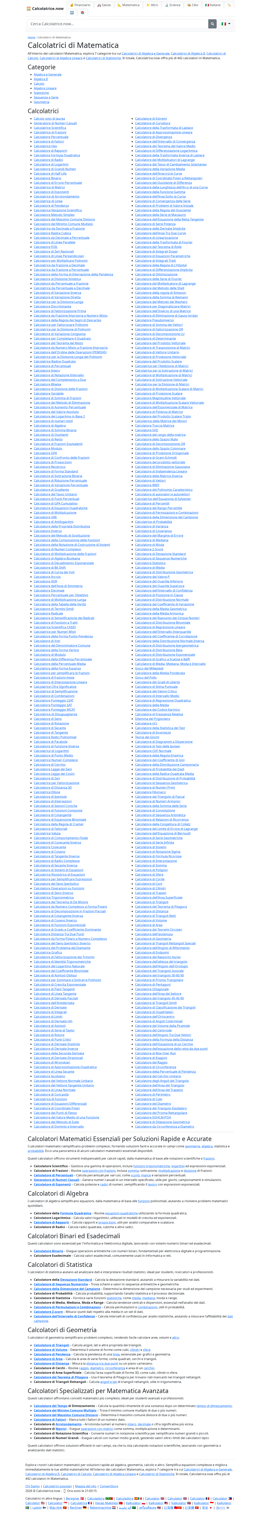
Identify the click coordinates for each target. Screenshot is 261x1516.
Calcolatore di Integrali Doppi (156, 251)
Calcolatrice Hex (45, 146)
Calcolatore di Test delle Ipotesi (157, 746)
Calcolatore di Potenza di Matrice (159, 412)
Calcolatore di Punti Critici (52, 1039)
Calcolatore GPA (45, 453)
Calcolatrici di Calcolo (76, 1474)
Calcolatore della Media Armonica (159, 613)
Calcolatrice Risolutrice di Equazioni (59, 874)
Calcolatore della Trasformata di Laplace (164, 128)
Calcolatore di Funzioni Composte (58, 810)
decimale (144, 1424)
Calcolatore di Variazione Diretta (57, 297)
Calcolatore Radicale (48, 613)
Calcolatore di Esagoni (151, 1058)
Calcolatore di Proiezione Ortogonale (162, 453)
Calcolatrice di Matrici (49, 187)
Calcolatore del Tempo (50, 1406)
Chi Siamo (32, 1486)
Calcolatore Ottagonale (152, 989)
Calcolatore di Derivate (50, 1007)
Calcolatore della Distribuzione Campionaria (167, 764)
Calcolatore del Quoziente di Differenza (163, 183)
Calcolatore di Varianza (151, 526)
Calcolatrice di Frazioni (50, 132)
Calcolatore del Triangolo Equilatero (161, 1108)
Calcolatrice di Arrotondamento (56, 196)
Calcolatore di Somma (151, 865)
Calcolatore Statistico (150, 563)
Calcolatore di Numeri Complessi (57, 549)
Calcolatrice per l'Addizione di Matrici (161, 366)
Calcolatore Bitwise (47, 384)
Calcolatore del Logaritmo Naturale (59, 966)
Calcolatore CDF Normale (153, 751)
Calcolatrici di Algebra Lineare (61, 58)
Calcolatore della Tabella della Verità (60, 604)
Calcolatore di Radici (48, 160)
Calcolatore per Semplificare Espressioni (63, 879)
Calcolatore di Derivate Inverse (56, 1049)
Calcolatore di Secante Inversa (55, 865)
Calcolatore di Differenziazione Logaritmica (166, 151)
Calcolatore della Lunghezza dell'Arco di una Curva (171, 187)
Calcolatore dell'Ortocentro (155, 1016)
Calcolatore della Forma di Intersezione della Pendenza (73, 274)
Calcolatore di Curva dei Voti (54, 572)
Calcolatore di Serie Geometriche (159, 838)
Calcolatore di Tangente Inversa (56, 856)
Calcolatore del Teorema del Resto (58, 343)
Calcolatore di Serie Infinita (154, 842)
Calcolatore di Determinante (155, 338)
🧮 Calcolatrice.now (45, 8)
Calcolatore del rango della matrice (160, 435)
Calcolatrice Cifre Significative (55, 687)
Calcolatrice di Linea (48, 201)
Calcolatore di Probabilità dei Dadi (159, 769)
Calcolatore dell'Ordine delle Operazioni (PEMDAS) (70, 352)
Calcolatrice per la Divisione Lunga (58, 302)
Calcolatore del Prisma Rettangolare (161, 1113)
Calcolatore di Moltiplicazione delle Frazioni (65, 554)
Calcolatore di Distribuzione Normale (162, 600)
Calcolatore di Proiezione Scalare (158, 393)
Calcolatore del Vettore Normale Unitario (63, 1081)
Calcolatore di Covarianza (153, 531)
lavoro (152, 1184)
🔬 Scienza (172, 5)
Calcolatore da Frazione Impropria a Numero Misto (71, 315)
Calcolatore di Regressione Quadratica (163, 700)
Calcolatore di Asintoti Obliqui (55, 975)
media (136, 1298)
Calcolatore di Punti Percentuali (56, 499)
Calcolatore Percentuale (51, 137)
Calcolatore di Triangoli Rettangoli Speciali (165, 943)
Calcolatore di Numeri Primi (155, 787)
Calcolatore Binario (47, 178)
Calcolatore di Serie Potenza (155, 224)
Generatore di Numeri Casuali (55, 123)
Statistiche (41, 93)
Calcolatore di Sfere (149, 874)
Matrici (61, 1429)
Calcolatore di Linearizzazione (156, 238)
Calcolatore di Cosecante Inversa (57, 842)
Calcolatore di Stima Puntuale (156, 687)
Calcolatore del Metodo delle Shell (159, 288)
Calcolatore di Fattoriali (50, 829)
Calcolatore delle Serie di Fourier (158, 279)
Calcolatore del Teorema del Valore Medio (165, 146)
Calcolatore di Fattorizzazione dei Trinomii (64, 957)
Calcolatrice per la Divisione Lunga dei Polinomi (68, 357)
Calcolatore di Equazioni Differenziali (60, 1104)
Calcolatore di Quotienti (51, 435)
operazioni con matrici (97, 1429)
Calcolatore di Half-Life (50, 173)
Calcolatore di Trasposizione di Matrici (162, 348)
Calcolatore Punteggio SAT (53, 705)
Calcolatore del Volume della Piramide (162, 1026)
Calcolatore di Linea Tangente (55, 994)
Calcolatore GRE (45, 517)
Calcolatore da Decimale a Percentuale (61, 238)
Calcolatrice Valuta (47, 833)
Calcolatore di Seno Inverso (53, 893)
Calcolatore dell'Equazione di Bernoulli (162, 833)
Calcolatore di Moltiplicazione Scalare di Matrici (169, 389)
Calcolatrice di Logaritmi (51, 751)
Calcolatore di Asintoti (50, 1026)
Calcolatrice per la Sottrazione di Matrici (164, 370)
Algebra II (41, 79)
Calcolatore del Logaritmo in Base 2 (59, 416)
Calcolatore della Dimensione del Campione (166, 517)
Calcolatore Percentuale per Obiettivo (61, 595)
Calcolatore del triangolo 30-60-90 (159, 975)
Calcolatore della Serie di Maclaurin (160, 215)
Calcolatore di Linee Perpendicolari (59, 256)
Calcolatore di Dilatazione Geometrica (162, 1122)
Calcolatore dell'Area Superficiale (158, 897)
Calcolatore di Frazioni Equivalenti (58, 444)
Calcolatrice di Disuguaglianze (55, 714)
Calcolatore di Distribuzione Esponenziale (165, 655)
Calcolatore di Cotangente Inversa (58, 916)
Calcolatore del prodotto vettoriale (160, 462)
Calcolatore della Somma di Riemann (161, 297)
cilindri (135, 1350)
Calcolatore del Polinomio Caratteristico (164, 490)
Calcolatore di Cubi (148, 1099)
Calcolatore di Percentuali (52, 366)
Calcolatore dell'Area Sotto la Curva (160, 196)
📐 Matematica (128, 5)
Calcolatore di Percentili (152, 503)
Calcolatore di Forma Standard (56, 471)
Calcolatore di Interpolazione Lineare (60, 682)
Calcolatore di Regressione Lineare (160, 627)
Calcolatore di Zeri (47, 778)
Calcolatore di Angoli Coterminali (158, 1021)
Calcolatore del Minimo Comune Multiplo (63, 224)
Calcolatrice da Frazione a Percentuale (61, 270)
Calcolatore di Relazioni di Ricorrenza (162, 819)
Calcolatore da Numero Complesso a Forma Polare (70, 907)
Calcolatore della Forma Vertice (56, 650)
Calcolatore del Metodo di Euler (56, 1122)
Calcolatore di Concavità (51, 1094)
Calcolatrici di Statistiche (103, 58)
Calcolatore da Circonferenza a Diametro (164, 1126)
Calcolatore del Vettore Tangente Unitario (64, 1085)
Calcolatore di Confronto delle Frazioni (61, 458)
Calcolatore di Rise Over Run (155, 1053)
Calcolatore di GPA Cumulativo (56, 503)
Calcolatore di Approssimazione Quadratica (65, 1067)
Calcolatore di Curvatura (152, 123)
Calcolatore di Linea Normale (54, 1090)
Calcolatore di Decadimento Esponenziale (64, 563)
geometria (192, 1146)
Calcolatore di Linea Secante (54, 1071)
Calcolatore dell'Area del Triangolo (159, 1085)
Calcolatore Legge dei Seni (53, 769)
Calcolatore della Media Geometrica (161, 609)
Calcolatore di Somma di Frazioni (57, 398)
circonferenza (115, 1368)
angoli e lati (108, 1382)
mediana (148, 1298)
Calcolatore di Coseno (49, 852)
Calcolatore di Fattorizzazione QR (159, 329)
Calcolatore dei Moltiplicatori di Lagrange (165, 160)
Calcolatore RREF (147, 485)
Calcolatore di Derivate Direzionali (58, 1058)
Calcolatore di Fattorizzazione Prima (60, 311)
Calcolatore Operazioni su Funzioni (59, 888)
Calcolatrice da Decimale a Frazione (59, 228)
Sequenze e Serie (46, 97)
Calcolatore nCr (146, 723)
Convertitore (109, 1486)
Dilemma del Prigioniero (152, 719)
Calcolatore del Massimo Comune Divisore (64, 219)
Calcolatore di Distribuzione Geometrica (164, 572)
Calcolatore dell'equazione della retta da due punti (171, 1049)
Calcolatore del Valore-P (152, 577)
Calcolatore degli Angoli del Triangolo (162, 1081)
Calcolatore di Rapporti (50, 151)
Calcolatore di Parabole (50, 742)
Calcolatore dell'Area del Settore (158, 994)
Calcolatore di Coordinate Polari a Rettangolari (168, 178)
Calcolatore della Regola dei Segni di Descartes (67, 320)
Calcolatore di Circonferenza (155, 1067)
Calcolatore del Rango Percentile (158, 508)
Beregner (72, 1498)
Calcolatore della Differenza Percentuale (63, 659)
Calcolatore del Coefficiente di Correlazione (166, 636)
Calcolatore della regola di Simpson (160, 293)
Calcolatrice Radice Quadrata (55, 361)
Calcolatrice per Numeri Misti (55, 632)
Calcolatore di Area (148, 925)
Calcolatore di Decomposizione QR (160, 444)
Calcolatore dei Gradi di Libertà (157, 682)
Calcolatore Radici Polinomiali (55, 737)
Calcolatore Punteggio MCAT (54, 710)
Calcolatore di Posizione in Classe (159, 595)
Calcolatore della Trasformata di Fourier (164, 242)
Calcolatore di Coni (148, 884)
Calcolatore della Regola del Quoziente (163, 210)
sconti (135, 1175)
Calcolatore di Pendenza (51, 206)
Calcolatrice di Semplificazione (56, 691)
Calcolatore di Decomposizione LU (160, 334)
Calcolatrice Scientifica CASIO (55, 627)
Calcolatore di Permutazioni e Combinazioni (166, 512)
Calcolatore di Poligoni (151, 870)
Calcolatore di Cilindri (150, 888)
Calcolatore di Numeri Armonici (157, 801)
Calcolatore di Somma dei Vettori (159, 325)
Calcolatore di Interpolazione (156, 861)
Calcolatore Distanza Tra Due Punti (59, 934)
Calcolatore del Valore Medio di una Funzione (66, 1117)
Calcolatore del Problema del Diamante (62, 948)
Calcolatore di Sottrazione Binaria (58, 476)
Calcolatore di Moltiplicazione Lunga (60, 600)
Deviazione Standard (76, 1280)
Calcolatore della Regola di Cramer (59, 824)
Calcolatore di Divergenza (153, 137)
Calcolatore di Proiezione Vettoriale (160, 357)
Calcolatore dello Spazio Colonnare (160, 448)
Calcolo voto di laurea (49, 118)
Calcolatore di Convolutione (155, 810)
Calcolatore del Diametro (153, 1104)
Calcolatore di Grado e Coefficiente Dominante (67, 929)
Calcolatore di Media (150, 567)
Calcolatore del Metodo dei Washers (161, 302)
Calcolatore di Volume (151, 920)
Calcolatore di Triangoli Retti (155, 916)
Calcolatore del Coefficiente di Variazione (164, 604)
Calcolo (39, 84)
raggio (84, 1368)
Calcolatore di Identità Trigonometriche (62, 962)
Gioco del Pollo (146, 677)
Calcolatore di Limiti (48, 1016)
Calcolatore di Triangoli (151, 902)
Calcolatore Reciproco (50, 467)
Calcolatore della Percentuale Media (60, 664)
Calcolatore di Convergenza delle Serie (162, 201)
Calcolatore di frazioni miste (54, 677)
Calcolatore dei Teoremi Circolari (158, 929)
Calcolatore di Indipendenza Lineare (161, 471)
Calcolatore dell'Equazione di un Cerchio (164, 1044)
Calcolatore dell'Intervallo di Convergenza (165, 141)
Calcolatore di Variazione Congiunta (60, 334)
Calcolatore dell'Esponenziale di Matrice (164, 407)
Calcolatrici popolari (57, 1486)
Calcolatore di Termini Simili (54, 609)
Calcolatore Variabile (49, 393)
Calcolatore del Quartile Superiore (159, 586)
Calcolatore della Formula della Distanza (164, 1039)
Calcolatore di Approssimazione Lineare (163, 132)
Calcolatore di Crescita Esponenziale (60, 984)
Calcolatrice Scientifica (50, 128)
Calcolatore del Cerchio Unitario (158, 1076)
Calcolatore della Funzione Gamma (160, 192)
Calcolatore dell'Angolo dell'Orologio (161, 966)
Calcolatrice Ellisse (47, 792)
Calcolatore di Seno (48, 719)
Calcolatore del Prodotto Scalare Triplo (163, 416)
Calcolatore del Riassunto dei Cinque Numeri (167, 618)
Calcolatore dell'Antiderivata (54, 1003)
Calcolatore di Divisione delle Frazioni (61, 389)
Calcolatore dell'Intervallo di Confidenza (164, 590)
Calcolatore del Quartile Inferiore (159, 581)
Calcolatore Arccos (47, 577)
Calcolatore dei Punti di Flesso (55, 1113)
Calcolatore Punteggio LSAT (54, 700)
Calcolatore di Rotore (49, 1035)
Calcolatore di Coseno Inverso (55, 920)
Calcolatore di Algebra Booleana (57, 558)
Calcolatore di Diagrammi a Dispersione (164, 742)
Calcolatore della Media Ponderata (160, 673)
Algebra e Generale (48, 74)
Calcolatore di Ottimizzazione (156, 274)
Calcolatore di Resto (48, 439)
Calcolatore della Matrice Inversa (158, 476)
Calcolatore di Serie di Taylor (54, 1030)
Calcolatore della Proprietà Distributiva (62, 526)
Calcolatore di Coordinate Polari (57, 1108)
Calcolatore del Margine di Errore (159, 535)
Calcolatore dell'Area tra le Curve (158, 173)
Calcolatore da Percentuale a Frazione (61, 283)
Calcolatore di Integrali (50, 1012)
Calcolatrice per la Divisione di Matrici (162, 384)
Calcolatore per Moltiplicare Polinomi (61, 260)
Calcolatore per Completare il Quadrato (62, 338)
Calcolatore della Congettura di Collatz (162, 824)
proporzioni (107, 1222)
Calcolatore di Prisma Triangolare (159, 980)
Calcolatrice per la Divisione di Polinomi (62, 329)
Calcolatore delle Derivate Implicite (160, 228)
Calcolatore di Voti (47, 641)
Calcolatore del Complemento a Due (60, 380)
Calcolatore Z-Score (149, 549)
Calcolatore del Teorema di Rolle (158, 247)
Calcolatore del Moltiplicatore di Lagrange (165, 283)
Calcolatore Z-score (48, 1312)
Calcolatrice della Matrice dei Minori (161, 421)
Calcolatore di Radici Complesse (57, 861)
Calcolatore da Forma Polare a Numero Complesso (70, 939)
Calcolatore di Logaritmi (51, 164)
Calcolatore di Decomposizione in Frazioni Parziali (70, 911)
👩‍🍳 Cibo (192, 5)
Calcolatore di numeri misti (53, 421)
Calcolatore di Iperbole (50, 797)
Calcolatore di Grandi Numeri (55, 169)
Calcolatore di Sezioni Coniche (55, 806)
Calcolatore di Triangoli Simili (156, 1003)
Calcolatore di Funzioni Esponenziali (60, 925)
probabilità (36, 1151)
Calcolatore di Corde (150, 879)
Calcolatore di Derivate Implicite (57, 1044)
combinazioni (147, 1307)
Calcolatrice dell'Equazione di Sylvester (163, 499)
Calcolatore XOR (45, 581)
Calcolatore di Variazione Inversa (57, 293)
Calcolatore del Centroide (153, 1030)
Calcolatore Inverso (48, 531)
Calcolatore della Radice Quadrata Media (164, 774)
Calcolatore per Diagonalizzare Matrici (162, 306)
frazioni (208, 1158)
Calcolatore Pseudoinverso (154, 320)
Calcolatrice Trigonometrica (54, 897)
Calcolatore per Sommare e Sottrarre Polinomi (67, 980)
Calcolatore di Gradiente (51, 490)
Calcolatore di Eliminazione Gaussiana (162, 467)
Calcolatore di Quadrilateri (154, 1012)
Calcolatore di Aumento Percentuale (60, 407)
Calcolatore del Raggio (151, 1062)
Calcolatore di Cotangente (52, 815)
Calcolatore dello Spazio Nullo (156, 439)
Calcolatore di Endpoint (152, 952)
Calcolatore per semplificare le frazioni (62, 673)
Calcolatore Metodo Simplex (54, 215)
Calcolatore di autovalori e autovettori (162, 494)
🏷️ (229, 5)
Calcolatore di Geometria (153, 939)
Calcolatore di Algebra (50, 425)
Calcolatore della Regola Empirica (159, 755)
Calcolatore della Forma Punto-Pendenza (63, 636)
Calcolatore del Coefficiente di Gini (160, 760)
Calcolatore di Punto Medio (53, 755)
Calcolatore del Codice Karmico (157, 710)
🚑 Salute (104, 5)
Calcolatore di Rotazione (51, 723)
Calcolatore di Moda (149, 545)
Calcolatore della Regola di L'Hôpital (161, 265)
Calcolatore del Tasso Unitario (55, 494)
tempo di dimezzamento (214, 1406)
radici (104, 1184)
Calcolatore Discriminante (52, 306)
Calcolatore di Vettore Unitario (157, 352)
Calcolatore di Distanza (151, 911)
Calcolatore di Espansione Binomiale (60, 819)
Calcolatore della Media (152, 705)
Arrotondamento (69, 1424)
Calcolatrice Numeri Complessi (56, 760)
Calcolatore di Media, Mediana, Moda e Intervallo (170, 664)
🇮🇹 (212, 5)
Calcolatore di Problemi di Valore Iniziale (164, 206)
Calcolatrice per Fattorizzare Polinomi (61, 325)
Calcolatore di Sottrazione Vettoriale (161, 380)
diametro (97, 1368)
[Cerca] (212, 23)
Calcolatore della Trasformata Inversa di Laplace (169, 155)
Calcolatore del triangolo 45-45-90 (159, 998)
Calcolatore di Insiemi (150, 847)
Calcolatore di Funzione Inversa (56, 746)
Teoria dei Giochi (147, 737)
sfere (146, 1350)
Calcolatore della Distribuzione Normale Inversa (169, 641)
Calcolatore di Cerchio (50, 764)
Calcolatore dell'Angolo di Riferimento (162, 948)
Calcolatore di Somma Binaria (55, 430)
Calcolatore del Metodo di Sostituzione (62, 535)
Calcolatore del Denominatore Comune (62, 645)
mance (146, 1175)
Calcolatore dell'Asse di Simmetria (58, 586)
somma (133, 1171)
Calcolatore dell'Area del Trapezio (159, 1090)
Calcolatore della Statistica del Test (160, 728)
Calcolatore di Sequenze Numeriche (161, 558)
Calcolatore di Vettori (150, 480)
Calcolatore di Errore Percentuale (58, 183)
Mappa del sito (85, 1486)
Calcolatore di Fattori (49, 141)
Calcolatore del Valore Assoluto (56, 412)
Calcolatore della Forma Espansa (57, 668)
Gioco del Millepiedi (149, 668)
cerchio (149, 1368)
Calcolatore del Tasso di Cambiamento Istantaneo (171, 164)
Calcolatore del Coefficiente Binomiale (61, 971)
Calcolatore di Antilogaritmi (53, 522)
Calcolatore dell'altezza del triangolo (161, 962)
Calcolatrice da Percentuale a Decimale (62, 288)
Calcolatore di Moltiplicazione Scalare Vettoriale (169, 403)
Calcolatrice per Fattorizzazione (56, 783)
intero (131, 1424)
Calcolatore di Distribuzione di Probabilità (165, 778)
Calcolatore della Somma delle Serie (161, 806)
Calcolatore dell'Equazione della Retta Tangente (169, 219)
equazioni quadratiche (121, 1213)
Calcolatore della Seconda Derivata (59, 1053)
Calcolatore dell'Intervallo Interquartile (163, 632)
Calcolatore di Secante (50, 728)
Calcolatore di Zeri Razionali (54, 251)
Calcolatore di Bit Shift (50, 567)
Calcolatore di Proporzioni (53, 462)
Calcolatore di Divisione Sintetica (57, 279)
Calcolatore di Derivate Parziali (56, 998)
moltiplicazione (169, 1171)
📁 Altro (152, 5)
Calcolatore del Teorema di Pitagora (161, 907)
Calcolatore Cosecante (50, 847)
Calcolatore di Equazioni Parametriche (162, 256)
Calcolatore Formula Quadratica (57, 155)
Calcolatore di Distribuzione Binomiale (162, 622)
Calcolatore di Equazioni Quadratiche (61, 508)
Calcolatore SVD (146, 430)
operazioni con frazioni (98, 1171)
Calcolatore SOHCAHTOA (153, 1117)
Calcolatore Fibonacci (150, 792)
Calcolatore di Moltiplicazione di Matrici (163, 375)
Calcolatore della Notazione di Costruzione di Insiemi (72, 545)
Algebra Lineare (45, 88)
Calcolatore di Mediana (151, 540)
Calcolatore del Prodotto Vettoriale (160, 343)
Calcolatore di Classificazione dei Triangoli (165, 1007)
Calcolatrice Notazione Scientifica (58, 210)
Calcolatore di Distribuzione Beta (158, 650)
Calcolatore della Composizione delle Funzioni (67, 540)
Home (31, 37)
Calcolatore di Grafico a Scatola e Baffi (162, 659)
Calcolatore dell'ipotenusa (154, 934)
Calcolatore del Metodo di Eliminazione (62, 403)
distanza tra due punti (102, 1363)
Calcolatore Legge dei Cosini (54, 774)
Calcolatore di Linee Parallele (54, 242)
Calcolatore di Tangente (51, 732)
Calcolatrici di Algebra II (188, 53)
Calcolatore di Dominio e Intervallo (59, 1126)
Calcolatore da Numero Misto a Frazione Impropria (71, 348)
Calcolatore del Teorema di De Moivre (61, 902)
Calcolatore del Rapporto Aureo (158, 957)
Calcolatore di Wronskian (52, 1062)
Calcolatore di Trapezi (150, 893)
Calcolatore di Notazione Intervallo (59, 375)
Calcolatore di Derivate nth (53, 1021)
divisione (190, 1171)
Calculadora (96, 1498)
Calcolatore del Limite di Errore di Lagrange (166, 829)
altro (175, 1337)
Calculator (152, 1498)
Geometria (41, 102)
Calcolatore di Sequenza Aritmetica (160, 815)
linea (116, 1354)
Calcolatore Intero (47, 370)
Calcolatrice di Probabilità (153, 522)
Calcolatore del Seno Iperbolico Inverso (62, 943)
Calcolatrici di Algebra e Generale (145, 53)
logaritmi (178, 1166)
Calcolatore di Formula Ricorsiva (158, 856)
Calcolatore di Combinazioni (54, 696)
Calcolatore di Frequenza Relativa (159, 714)
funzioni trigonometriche (151, 1166)
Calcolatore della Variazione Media (160, 169)
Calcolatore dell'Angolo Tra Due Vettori (163, 1035)
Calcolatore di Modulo (50, 655)
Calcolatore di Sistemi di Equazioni (58, 870)
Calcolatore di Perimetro (152, 1094)
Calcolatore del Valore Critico (156, 691)
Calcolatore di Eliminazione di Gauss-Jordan (166, 315)
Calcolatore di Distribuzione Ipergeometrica (167, 645)
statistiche (114, 1298)
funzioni (144, 1201)
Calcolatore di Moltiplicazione (55, 512)
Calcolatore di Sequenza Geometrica (161, 783)
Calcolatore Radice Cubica (52, 233)
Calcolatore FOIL (46, 247)
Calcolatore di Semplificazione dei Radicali (64, 618)
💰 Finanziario (80, 5)
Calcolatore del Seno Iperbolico (56, 884)
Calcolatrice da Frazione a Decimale (59, 265)
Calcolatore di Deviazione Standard (160, 554)
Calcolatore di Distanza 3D (53, 787)
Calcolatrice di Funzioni (50, 1099)
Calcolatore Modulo (48, 448)
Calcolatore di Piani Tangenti (54, 989)
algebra (207, 1146)
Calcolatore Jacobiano (49, 1076)
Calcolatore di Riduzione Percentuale (60, 480)
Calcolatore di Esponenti (51, 192)
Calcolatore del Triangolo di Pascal (160, 797)
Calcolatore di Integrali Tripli (155, 260)
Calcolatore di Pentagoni (153, 984)
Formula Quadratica (75, 1213)
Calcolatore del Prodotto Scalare (158, 361)
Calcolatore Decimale (49, 590)
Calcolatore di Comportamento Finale (61, 838)
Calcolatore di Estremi (151, 118)
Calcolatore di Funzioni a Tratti (56, 622)
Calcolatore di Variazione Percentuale (61, 485)
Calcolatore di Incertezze (153, 732)
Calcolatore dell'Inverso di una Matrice (163, 311)
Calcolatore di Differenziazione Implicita (164, 270)
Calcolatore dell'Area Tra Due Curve (160, 233)
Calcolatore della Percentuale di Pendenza (165, 1071)
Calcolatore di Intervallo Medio (157, 696)
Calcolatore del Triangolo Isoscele (159, 971)
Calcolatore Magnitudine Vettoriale (160, 398)
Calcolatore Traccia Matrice (154, 425)
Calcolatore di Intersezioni (53, 801)
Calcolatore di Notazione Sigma (157, 852)
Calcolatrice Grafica (48, 952)
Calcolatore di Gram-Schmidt (156, 458)
